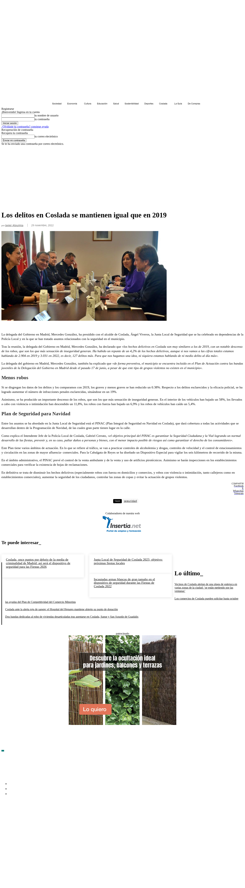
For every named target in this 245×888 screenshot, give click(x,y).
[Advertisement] (84, 182)
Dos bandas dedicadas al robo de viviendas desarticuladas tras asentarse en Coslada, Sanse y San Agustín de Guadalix (71, 616)
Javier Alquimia (14, 225)
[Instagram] (23, 815)
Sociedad (7, 152)
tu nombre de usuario (46, 115)
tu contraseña (42, 119)
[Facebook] (4, 815)
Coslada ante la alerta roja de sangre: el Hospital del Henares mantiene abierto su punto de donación (61, 609)
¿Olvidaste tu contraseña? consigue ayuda (25, 126)
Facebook (12, 814)
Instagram (32, 814)
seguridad (130, 501)
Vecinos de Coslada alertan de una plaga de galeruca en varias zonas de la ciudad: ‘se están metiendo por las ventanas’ (206, 588)
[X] (43, 815)
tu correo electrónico (46, 136)
